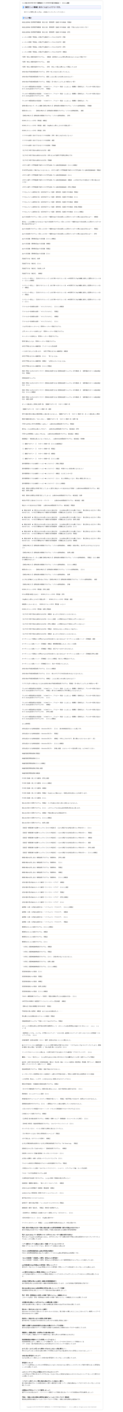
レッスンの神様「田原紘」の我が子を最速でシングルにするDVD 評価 (43, 37)
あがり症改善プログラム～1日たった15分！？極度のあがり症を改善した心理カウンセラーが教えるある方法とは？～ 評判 (59, 234)
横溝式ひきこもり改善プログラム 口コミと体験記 (37, 927)
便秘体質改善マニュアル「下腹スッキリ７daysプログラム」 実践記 (42, 1021)
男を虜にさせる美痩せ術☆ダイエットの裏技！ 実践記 (38, 1016)
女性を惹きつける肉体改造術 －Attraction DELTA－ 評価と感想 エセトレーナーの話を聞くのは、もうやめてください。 (59, 748)
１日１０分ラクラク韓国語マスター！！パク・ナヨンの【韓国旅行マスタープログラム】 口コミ (51, 1109)
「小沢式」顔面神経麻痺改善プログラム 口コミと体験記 (39, 966)
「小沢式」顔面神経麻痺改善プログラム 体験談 (37, 946)
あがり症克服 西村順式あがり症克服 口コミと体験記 (39, 238)
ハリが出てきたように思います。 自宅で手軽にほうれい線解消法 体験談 (45, 351)
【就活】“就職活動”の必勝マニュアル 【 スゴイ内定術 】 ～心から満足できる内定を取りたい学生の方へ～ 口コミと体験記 (59, 852)
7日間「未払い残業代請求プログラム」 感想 (36, 62)
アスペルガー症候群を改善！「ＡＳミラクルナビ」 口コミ (40, 321)
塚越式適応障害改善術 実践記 (31, 753)
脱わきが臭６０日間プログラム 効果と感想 (35, 823)
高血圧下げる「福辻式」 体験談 (32, 273)
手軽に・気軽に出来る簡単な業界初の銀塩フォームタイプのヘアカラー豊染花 (45, 1397)
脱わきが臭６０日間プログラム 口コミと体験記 (37, 818)
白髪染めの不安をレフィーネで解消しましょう (36, 1390)
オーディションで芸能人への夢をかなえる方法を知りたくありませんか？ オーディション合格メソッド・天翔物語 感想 (58, 639)
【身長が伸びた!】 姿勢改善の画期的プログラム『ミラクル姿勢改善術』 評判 (46, 115)
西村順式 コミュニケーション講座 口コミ (35, 1094)
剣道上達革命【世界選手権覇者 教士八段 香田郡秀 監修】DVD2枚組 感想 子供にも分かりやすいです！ (55, 27)
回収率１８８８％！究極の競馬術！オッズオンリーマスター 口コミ (43, 1153)
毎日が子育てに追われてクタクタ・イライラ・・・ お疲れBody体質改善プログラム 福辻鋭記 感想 (53, 500)
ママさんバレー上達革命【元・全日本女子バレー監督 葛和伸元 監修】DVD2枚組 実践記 (50, 192)
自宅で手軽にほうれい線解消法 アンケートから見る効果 (39, 346)
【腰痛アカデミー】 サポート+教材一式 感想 (36, 409)
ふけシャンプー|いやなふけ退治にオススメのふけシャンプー (40, 1372)
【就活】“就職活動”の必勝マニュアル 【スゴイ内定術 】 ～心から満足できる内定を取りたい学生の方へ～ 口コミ (57, 828)
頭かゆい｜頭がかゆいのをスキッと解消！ (35, 1309)
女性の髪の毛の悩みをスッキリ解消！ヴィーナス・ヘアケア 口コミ (43, 902)
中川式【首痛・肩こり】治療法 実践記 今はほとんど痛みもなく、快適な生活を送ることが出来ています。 (55, 793)
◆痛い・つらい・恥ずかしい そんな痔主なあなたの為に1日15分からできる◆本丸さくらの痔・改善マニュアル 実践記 (58, 1057)
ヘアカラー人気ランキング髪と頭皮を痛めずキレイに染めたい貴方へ (43, 1381)
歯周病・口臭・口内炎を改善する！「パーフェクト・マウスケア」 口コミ (45, 917)
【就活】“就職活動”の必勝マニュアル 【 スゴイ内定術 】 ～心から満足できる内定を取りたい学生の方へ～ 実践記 (57, 832)
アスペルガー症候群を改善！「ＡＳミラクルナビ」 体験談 (40, 316)
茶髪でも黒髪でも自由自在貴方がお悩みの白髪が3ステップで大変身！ (43, 1325)
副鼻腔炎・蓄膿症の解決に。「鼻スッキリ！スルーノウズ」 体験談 (43, 1183)
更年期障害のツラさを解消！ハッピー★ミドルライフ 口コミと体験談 (43, 483)
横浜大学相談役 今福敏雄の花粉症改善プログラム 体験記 (40, 1084)
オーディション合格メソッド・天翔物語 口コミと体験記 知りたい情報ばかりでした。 (49, 658)
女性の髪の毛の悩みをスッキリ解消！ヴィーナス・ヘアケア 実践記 (43, 892)
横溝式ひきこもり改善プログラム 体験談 (35, 932)
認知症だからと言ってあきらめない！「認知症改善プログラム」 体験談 (44, 1148)
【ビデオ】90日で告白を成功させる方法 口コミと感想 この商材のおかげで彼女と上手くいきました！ (53, 619)
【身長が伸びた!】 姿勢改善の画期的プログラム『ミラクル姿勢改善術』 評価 (46, 584)
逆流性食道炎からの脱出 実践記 (32, 976)
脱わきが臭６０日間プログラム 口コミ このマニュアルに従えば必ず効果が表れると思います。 (51, 808)
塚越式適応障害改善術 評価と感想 (32, 768)
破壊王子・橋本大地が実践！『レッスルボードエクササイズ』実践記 (43, 1203)
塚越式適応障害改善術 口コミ (31, 758)
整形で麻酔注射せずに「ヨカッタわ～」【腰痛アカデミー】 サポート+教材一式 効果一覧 (50, 419)
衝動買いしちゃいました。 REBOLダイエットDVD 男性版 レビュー (44, 604)
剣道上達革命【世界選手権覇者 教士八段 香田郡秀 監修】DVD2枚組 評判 (46, 32)
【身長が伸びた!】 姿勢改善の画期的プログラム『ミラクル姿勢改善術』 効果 (46, 574)
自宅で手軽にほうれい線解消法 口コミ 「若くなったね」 (40, 356)
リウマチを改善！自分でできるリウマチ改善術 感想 (38, 140)
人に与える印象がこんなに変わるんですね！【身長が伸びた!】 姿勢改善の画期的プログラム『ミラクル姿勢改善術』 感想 (59, 579)
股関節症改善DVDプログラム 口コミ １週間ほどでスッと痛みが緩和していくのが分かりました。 (52, 1104)
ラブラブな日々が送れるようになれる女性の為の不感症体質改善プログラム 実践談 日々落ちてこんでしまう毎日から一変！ (60, 683)
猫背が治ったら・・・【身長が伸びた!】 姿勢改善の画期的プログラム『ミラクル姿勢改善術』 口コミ (53, 569)
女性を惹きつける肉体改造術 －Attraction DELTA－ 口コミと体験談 (43, 743)
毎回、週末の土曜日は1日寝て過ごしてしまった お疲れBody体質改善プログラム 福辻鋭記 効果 (52, 495)
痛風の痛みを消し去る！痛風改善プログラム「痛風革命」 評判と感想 (43, 857)
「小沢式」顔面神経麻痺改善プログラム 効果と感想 (38, 961)
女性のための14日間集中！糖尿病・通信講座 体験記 (38, 1188)
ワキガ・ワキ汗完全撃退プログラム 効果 (34, 1173)
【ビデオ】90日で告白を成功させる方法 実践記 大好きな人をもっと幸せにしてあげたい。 (50, 629)
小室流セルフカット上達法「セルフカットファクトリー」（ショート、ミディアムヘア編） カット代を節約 (54, 1168)
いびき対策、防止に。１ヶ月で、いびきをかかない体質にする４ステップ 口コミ (46, 1079)
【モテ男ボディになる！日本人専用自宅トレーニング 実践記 (41, 1133)
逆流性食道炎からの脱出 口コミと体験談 (35, 991)
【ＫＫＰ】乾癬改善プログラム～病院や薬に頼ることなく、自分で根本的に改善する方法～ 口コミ (52, 1089)
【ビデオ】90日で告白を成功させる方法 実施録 (37, 160)
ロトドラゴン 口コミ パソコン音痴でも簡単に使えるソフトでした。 (43, 1128)
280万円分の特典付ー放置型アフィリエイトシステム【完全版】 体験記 (44, 1001)
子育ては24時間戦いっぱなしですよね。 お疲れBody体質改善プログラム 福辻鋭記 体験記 (50, 434)
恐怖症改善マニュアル (29, 378)
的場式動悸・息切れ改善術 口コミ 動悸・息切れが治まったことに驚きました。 (47, 1040)
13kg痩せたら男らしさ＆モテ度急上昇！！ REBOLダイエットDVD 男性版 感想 (47, 599)
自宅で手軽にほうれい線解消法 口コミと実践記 (37, 366)
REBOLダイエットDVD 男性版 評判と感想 (36, 589)
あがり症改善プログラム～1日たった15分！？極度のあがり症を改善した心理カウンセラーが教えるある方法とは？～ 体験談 (60, 217)
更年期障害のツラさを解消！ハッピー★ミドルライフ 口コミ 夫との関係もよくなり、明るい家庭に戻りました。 (57, 478)
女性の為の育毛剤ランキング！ (31, 1355)
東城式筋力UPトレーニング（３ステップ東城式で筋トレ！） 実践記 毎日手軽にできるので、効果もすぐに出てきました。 (60, 1099)
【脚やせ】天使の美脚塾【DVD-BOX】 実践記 (36, 1006)
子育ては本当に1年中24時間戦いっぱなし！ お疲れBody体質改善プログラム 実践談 (48, 424)
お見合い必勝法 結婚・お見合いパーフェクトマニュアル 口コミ (42, 1158)
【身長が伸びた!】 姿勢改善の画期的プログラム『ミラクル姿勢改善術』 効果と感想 (48, 552)
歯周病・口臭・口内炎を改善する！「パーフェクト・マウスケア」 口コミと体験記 (47, 907)
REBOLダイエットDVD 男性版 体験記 (34, 120)
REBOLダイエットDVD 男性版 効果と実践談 (36, 609)
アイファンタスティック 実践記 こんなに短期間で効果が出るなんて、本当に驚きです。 (49, 1223)
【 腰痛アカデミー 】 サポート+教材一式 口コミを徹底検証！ (42, 444)
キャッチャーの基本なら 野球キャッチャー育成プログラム (40, 336)
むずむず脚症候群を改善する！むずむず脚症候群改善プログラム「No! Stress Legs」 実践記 (50, 1143)
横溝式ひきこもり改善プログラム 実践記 (35, 937)
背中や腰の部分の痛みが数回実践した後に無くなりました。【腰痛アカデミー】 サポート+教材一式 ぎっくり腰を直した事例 (61, 414)
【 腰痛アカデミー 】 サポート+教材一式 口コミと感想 (40, 458)
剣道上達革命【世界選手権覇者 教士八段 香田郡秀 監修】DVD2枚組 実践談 (46, 22)
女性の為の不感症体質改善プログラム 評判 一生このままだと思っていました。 (46, 72)
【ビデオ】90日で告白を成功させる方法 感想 (36, 150)
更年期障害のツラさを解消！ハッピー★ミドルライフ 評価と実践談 (43, 463)
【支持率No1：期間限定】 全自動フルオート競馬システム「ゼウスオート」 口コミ (47, 1213)
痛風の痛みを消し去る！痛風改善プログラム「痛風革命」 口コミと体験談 (45, 877)
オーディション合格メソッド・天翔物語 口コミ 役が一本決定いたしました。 (46, 663)
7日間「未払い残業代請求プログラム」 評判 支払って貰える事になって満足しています (49, 67)
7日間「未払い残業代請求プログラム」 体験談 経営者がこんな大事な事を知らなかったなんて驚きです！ (54, 57)
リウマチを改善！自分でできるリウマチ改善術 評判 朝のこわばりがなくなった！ (47, 135)
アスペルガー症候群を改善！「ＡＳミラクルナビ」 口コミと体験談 (43, 306)
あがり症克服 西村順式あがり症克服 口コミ (36, 253)
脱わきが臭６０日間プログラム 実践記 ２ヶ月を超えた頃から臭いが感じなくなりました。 (50, 803)
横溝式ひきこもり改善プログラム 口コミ (35, 942)
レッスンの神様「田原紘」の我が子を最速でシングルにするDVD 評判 (43, 47)
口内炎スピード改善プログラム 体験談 (34, 1113)
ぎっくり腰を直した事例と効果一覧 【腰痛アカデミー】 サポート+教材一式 (46, 404)
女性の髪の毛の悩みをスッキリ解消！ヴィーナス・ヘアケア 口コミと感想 (45, 887)
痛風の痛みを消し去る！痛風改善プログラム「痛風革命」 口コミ (42, 862)
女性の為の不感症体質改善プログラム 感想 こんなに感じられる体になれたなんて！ (48, 76)
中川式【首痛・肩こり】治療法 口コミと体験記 (37, 783)
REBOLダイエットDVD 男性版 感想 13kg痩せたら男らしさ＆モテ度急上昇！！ (47, 125)
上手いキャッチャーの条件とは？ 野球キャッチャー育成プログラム (43, 331)
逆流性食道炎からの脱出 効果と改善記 (34, 986)
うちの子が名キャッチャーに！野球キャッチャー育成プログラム (41, 326)
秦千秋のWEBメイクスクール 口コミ (33, 1198)
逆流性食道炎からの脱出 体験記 (32, 981)
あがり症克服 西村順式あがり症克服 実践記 (36, 248)
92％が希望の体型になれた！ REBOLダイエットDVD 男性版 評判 (43, 594)
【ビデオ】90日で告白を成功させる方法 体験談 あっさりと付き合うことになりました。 (49, 614)
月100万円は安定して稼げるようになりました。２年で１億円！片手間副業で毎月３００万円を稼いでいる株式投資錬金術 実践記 (61, 170)
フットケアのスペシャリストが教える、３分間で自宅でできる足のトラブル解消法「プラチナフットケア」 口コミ (57, 1052)
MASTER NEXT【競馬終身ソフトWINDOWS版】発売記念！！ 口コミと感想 (56, 1407)
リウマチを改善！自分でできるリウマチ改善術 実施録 (39, 145)
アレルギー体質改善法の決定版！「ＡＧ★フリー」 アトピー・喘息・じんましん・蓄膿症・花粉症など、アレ (55, 100)
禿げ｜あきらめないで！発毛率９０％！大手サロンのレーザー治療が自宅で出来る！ (47, 1234)
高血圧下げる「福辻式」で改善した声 (34, 268)
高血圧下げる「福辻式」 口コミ (31, 263)
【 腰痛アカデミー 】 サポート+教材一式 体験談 (38, 453)
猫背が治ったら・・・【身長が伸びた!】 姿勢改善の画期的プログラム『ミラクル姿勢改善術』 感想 (53, 110)
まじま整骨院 (26, 723)
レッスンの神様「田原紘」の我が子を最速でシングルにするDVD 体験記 (44, 52)
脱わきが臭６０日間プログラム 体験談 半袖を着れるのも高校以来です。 (45, 813)
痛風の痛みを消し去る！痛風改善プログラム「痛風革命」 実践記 (42, 867)
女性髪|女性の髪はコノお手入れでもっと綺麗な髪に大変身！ (40, 1302)
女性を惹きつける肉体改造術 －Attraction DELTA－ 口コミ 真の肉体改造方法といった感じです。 (52, 728)
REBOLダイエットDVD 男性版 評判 (34, 130)
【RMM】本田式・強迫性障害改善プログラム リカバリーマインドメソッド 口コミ (48, 1123)
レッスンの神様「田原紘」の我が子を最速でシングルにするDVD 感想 (43, 42)
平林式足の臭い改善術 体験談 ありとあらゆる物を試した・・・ (42, 1011)
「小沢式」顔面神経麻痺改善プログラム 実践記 (37, 951)
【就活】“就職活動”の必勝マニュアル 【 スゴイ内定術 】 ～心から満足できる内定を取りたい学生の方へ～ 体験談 (57, 837)
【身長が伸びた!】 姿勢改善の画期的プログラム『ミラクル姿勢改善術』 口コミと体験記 (49, 564)
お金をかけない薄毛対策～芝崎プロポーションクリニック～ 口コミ (43, 1193)
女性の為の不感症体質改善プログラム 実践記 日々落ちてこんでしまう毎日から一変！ (49, 81)
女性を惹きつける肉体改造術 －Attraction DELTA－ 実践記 (40, 733)
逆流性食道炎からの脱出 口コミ (32, 971)
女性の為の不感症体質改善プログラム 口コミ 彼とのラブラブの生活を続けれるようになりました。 (53, 673)
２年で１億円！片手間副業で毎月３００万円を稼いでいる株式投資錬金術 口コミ (47, 175)
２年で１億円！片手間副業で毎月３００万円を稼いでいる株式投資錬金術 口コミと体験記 (49, 165)
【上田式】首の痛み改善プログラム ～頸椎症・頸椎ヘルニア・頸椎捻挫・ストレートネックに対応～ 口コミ (55, 1118)
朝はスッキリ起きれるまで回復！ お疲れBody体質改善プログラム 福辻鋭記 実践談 (48, 505)
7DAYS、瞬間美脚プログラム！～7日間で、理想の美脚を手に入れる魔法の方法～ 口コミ (49, 996)
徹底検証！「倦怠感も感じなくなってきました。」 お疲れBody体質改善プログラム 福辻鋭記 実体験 (53, 439)
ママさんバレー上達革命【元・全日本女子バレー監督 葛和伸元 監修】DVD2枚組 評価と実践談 (52, 207)
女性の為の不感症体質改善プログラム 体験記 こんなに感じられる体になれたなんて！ (49, 678)
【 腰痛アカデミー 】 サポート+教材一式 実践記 (38, 448)
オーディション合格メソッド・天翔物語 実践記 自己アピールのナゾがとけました (47, 649)
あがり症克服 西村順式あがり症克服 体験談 (36, 243)
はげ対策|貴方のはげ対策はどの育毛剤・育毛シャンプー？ (39, 1265)
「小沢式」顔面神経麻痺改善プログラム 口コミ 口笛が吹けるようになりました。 (47, 956)
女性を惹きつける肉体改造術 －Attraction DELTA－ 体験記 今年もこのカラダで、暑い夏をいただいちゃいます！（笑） (59, 738)
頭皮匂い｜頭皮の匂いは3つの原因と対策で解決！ (37, 1318)
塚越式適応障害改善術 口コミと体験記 (33, 763)
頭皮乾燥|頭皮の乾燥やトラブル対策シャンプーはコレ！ (39, 1339)
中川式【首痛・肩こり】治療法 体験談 (34, 788)
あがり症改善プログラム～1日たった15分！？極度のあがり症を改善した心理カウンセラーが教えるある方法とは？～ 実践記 (60, 229)
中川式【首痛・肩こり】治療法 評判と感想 (35, 778)
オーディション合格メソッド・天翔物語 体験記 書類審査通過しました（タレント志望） (49, 644)
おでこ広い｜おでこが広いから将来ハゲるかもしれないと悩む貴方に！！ (44, 1348)
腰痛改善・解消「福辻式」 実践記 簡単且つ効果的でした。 (41, 1208)
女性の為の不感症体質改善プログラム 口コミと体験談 (39, 668)
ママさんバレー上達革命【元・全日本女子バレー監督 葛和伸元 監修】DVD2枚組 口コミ (50, 197)
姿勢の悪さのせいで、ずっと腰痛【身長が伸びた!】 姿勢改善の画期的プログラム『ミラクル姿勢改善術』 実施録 (57, 105)
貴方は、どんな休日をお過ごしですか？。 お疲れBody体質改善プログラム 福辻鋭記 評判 (50, 429)
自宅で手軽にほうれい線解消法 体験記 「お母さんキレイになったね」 (44, 361)
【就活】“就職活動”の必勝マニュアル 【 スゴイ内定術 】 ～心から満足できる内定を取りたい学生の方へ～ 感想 (56, 842)
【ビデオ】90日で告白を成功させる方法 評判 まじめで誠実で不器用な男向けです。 (48, 155)
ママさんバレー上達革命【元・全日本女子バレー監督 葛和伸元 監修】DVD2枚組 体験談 (50, 202)
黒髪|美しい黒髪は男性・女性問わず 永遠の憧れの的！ (38, 1332)
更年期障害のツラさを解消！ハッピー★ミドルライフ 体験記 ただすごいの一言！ (47, 473)
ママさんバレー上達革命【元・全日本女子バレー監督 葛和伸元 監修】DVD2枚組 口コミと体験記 (53, 212)
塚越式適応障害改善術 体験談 (31, 773)
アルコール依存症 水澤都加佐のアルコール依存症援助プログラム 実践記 (44, 1163)
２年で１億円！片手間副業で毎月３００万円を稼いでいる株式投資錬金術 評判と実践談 (49, 187)
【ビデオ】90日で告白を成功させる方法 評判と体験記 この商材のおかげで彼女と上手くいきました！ (53, 624)
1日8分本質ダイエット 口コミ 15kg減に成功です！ (38, 1218)
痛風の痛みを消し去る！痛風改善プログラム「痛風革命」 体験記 (42, 872)
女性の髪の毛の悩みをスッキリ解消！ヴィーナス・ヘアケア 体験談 (43, 882)
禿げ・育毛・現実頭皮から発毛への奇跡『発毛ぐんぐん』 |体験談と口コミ (44, 1295)
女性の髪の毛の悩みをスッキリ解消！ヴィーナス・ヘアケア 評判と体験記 (45, 897)
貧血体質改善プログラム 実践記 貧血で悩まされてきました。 (41, 1069)
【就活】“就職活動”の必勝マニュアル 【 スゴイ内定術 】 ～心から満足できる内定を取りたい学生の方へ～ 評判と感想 (58, 847)
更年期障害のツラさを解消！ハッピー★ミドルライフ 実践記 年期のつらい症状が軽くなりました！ (53, 468)
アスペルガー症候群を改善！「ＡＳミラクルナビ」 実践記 (40, 311)
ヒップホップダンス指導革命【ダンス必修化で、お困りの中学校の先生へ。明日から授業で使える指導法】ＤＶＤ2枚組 (58, 1074)
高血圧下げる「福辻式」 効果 (31, 258)
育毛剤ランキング (27, 1362)
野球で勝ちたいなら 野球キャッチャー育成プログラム (39, 341)
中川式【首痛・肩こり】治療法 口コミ (34, 798)
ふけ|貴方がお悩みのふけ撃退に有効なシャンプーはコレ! (39, 1272)
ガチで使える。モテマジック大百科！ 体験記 (36, 1138)
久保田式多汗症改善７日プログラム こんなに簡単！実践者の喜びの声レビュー (46, 1178)
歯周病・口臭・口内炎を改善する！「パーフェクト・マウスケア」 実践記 (45, 922)
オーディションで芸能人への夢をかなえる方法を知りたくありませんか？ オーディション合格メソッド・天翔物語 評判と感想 (60, 654)
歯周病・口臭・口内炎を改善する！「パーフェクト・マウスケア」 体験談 (45, 912)
